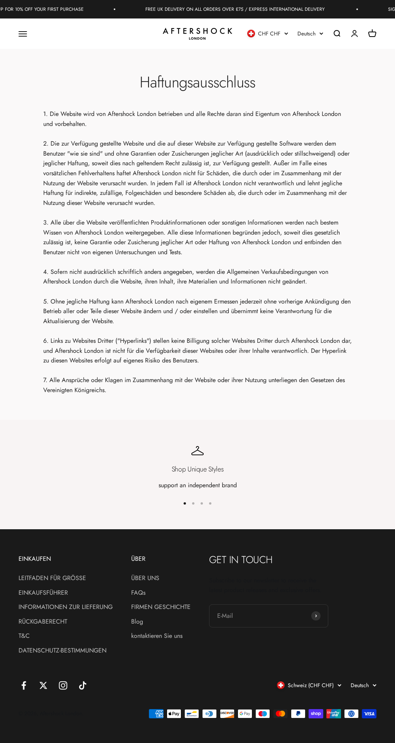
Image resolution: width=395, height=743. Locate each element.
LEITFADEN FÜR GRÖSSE (52, 578)
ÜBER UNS (145, 578)
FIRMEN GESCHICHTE (161, 606)
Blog (137, 621)
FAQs (138, 592)
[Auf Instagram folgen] (63, 685)
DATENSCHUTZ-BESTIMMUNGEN (62, 650)
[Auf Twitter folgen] (43, 685)
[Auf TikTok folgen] (83, 685)
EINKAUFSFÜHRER (43, 592)
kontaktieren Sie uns (156, 635)
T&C (24, 635)
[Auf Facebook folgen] (24, 685)
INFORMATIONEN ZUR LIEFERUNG (66, 606)
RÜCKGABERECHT (43, 621)
